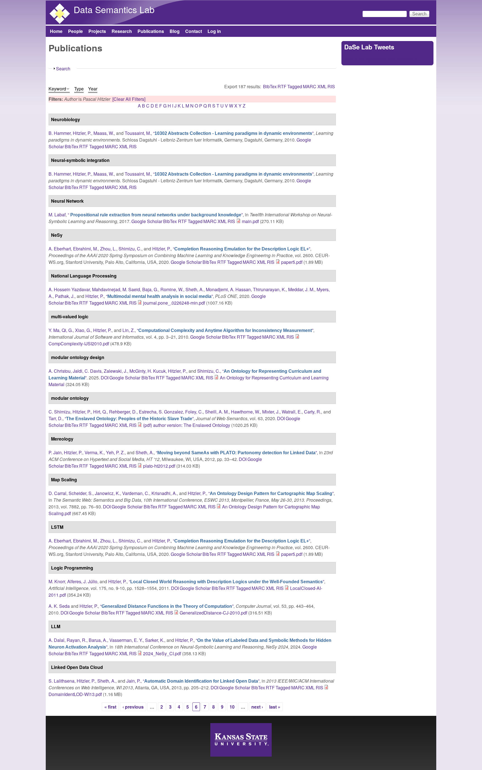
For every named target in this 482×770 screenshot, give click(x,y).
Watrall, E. (292, 411)
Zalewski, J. (115, 371)
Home (56, 31)
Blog (175, 31)
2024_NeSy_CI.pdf (162, 653)
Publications (151, 31)
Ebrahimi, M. (85, 248)
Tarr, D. (55, 418)
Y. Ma (54, 330)
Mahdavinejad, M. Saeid (116, 289)
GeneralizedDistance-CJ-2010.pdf (213, 612)
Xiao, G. (83, 330)
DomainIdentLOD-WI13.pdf (75, 694)
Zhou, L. (108, 248)
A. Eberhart (60, 248)
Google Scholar (146, 221)
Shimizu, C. (130, 248)
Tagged (294, 86)
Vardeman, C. (135, 493)
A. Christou (60, 371)
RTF (282, 86)
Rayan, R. (76, 640)
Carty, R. (312, 411)
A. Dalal (56, 640)
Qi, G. (67, 330)
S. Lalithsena (61, 681)
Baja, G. (150, 289)
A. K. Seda (59, 606)
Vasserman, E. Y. (126, 640)
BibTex (270, 86)
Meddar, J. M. (301, 289)
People (75, 31)
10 (232, 707)
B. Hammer (60, 133)
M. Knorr (57, 581)
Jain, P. (133, 681)
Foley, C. (194, 411)
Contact (193, 31)
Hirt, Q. (100, 411)
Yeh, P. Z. (115, 452)
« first (110, 707)
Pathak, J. (64, 296)
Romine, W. (171, 289)
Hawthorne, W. (245, 411)
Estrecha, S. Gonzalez (161, 411)
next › (257, 707)
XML (322, 86)
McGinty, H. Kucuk (147, 371)
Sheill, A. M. (217, 411)
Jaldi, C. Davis (87, 371)
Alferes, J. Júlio (82, 581)
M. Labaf (57, 214)
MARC (309, 86)
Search (63, 68)
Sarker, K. (154, 640)
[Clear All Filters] (128, 99)
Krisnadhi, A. (164, 493)
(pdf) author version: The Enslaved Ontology (186, 425)
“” (233, 133)
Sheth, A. (194, 289)
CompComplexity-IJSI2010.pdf (79, 343)
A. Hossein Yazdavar (69, 289)
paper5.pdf (291, 262)
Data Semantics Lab (114, 9)
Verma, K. (94, 452)
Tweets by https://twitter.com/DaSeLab (381, 59)
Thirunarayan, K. (269, 289)
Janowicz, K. (107, 493)
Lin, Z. (128, 330)
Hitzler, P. (82, 133)
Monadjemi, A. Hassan (228, 289)
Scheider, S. (81, 493)
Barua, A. (98, 640)
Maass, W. (103, 133)
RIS (331, 86)
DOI (105, 377)
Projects (97, 31)
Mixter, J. (270, 411)
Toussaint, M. (138, 133)
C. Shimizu (59, 411)
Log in (214, 31)
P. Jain (55, 452)
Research (122, 31)
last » (274, 707)
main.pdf (250, 221)
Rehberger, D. (123, 411)
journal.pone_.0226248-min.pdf (174, 303)
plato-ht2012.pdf (159, 466)
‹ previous (133, 707)
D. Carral (57, 493)
